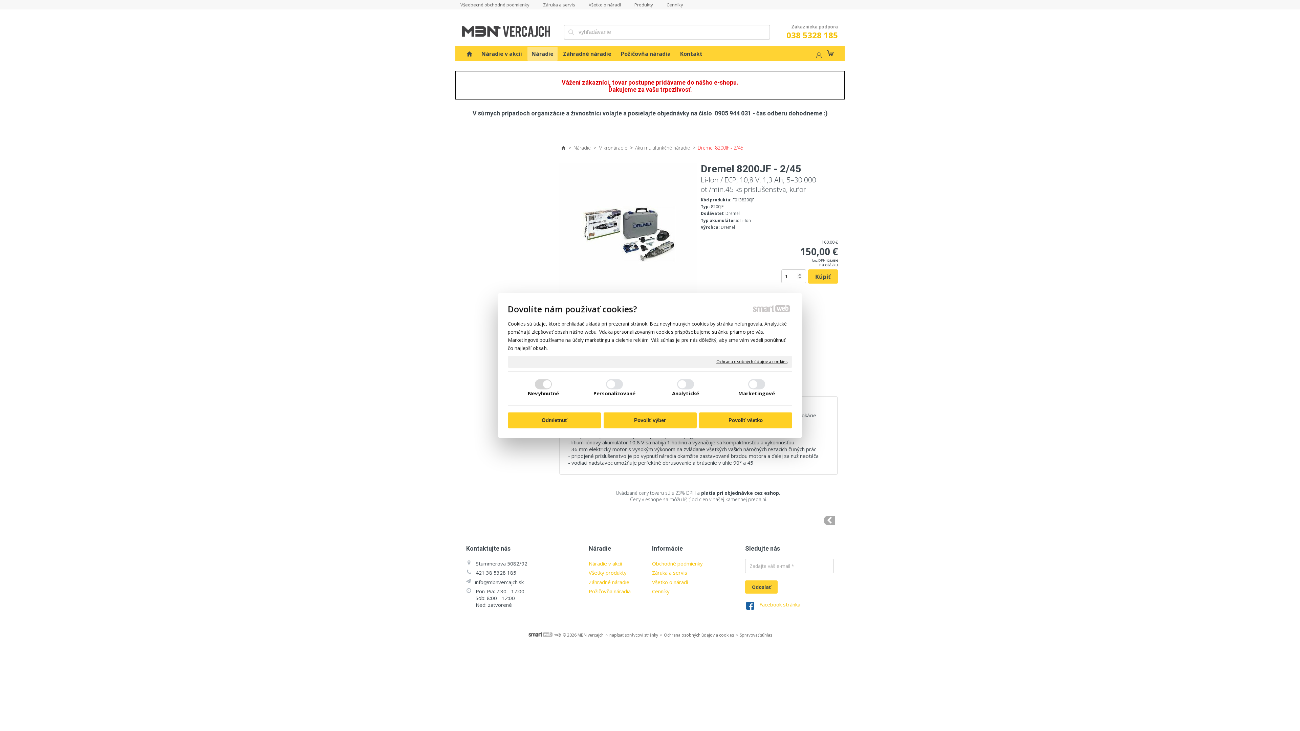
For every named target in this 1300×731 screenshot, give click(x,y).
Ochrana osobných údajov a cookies (751, 361)
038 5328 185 (812, 35)
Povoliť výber (650, 420)
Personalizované (614, 393)
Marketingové (756, 393)
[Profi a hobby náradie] (469, 54)
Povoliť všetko (746, 420)
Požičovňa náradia (610, 591)
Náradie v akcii (605, 563)
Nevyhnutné (543, 393)
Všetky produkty (608, 572)
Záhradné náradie (609, 582)
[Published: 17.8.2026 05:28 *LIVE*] (557, 635)
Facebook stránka (779, 604)
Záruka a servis (669, 572)
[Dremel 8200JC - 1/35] (829, 520)
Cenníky (661, 591)
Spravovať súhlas (756, 635)
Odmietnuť (554, 420)
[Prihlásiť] (818, 56)
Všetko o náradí (670, 582)
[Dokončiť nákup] (830, 53)
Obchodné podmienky (677, 563)
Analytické (685, 393)
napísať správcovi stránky (633, 635)
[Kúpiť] (823, 276)
